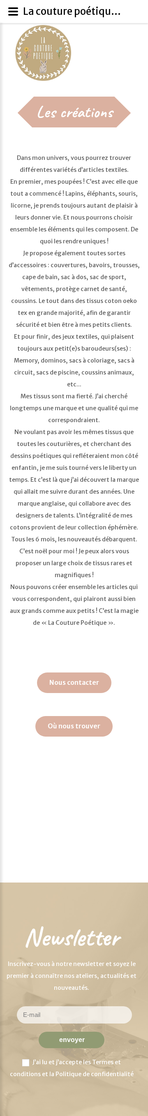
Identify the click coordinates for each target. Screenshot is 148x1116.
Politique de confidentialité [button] (95, 1074)
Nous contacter (74, 682)
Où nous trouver (74, 726)
